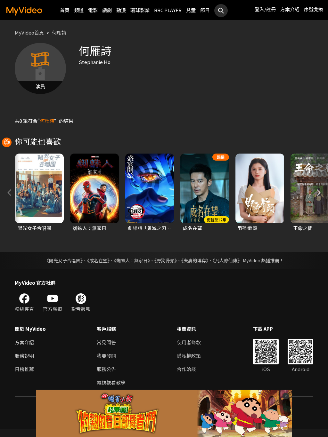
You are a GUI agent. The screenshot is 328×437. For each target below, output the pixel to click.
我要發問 (106, 355)
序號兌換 (313, 9)
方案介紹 (289, 9)
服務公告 (106, 369)
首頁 (65, 10)
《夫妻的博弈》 (194, 260)
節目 (205, 10)
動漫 (121, 10)
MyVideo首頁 (29, 32)
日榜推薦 (24, 369)
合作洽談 (186, 369)
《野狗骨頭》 (165, 260)
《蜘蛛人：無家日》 (132, 260)
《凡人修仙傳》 (227, 260)
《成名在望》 (98, 260)
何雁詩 (59, 32)
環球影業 (140, 10)
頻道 (79, 10)
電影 (93, 10)
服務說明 (24, 355)
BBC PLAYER (168, 10)
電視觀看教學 (111, 382)
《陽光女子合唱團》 (64, 260)
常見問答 (106, 342)
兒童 (191, 10)
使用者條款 (189, 342)
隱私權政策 (189, 355)
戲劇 (107, 10)
